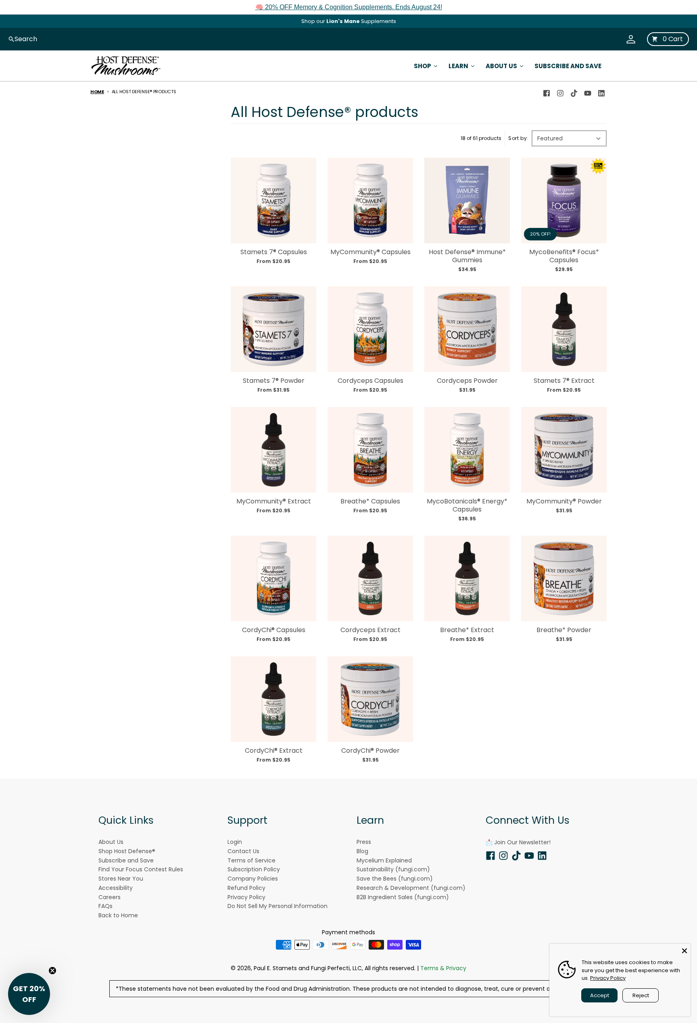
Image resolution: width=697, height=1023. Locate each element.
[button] (29, 994)
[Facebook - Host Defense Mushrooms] (546, 91)
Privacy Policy (608, 978)
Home (97, 91)
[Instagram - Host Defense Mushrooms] (560, 91)
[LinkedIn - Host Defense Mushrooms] (601, 91)
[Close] (684, 950)
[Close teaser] (52, 971)
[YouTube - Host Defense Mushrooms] (587, 91)
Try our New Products (348, 21)
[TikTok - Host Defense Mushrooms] (574, 91)
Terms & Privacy (443, 968)
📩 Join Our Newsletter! (518, 842)
